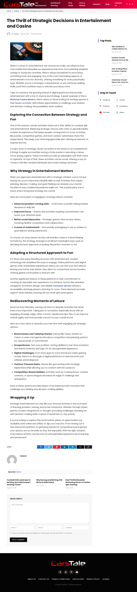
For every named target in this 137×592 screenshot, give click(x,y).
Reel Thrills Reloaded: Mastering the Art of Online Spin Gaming (78, 482)
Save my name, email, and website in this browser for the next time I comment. (42, 533)
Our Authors (78, 579)
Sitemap (105, 579)
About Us (32, 579)
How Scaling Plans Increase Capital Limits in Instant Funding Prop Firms (120, 70)
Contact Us (118, 4)
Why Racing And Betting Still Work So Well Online (49, 481)
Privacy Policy (93, 579)
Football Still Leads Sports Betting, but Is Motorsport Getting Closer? (19, 482)
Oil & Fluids (70, 4)
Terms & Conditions (61, 579)
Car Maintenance (40, 4)
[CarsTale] (19, 4)
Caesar (16, 34)
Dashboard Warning (55, 4)
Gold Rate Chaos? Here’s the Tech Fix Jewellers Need (120, 81)
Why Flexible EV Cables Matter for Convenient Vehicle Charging (120, 47)
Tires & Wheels (82, 4)
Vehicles (96, 4)
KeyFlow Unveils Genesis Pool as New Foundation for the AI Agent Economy (121, 59)
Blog (107, 4)
